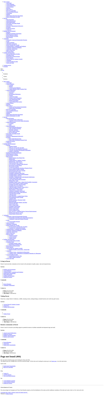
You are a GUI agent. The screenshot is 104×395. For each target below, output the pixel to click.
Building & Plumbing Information (13, 33)
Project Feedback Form (14, 210)
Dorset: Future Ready (14, 208)
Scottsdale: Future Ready (14, 206)
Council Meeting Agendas (9, 380)
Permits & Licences (10, 28)
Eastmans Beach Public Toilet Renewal (18, 192)
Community (6, 38)
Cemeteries (8, 60)
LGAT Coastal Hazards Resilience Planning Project (20, 168)
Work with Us (9, 9)
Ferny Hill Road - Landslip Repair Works (18, 196)
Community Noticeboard (11, 48)
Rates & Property (10, 19)
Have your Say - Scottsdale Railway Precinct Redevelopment (22, 211)
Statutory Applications (14, 151)
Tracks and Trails (10, 62)
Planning (8, 32)
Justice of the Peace (10, 50)
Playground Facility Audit (15, 171)
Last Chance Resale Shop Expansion (17, 179)
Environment (9, 24)
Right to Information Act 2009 (13, 17)
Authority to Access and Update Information (19, 121)
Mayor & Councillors (11, 10)
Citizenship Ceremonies (11, 43)
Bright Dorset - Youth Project (15, 161)
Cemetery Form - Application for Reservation (19, 252)
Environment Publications (15, 94)
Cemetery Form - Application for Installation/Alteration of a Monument (25, 253)
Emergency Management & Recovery (14, 26)
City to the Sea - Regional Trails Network (18, 164)
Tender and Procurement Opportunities (17, 107)
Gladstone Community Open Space (17, 191)
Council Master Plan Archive (15, 101)
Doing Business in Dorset (12, 34)
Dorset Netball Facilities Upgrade (16, 169)
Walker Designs (9, 393)
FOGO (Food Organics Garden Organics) (18, 183)
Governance (12, 91)
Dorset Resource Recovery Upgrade (17, 170)
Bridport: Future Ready (14, 207)
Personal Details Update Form (15, 119)
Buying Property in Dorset (12, 36)
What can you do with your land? (16, 147)
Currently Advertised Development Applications (20, 150)
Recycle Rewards (13, 132)
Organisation (9, 13)
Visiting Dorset (12, 238)
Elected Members (7, 284)
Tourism (11, 95)
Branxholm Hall (12, 201)
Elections (8, 8)
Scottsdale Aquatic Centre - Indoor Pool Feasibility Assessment (23, 182)
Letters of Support (10, 42)
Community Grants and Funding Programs (18, 219)
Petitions (8, 14)
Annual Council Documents (15, 98)
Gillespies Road (12, 194)
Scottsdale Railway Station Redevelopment (18, 174)
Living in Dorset (12, 236)
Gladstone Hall (12, 198)
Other (10, 124)
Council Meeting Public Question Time (18, 89)
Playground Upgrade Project (15, 165)
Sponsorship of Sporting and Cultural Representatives (21, 217)
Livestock (11, 123)
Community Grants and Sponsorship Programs (16, 40)
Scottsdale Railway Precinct (15, 175)
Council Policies (10, 6)
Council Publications (10, 5)
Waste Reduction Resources (15, 127)
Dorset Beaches (9, 57)
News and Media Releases (12, 12)
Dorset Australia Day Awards (12, 45)
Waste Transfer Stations (14, 131)
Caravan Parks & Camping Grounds (14, 59)
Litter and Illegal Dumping (15, 128)
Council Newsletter (13, 96)
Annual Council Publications (9, 333)
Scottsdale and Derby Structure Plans (17, 184)
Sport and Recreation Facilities (13, 54)
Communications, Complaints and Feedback (16, 46)
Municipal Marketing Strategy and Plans (18, 202)
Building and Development (9, 31)
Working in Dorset (13, 235)
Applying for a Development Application (18, 149)
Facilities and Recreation (8, 52)
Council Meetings (10, 4)
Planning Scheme (13, 146)
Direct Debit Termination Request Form (18, 140)
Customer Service (7, 374)
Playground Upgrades (14, 166)
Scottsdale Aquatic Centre (15, 243)
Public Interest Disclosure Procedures (14, 15)
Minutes (11, 86)
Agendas (11, 85)
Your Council (6, 1)
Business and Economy (8, 336)
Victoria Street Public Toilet (15, 178)
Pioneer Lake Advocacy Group (16, 212)
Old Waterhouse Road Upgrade (16, 197)
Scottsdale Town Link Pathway (16, 185)
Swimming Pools (10, 55)
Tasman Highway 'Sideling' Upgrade (17, 160)
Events (7, 41)
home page (54, 361)
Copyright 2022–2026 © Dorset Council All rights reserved (14, 392)
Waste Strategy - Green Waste (15, 189)
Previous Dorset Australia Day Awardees (18, 226)
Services (5, 18)
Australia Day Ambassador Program (17, 228)
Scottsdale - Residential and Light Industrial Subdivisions (22, 177)
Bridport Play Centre (13, 180)
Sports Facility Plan (13, 203)
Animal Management (11, 20)
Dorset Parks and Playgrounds (13, 56)
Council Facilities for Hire (12, 61)
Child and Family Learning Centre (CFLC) (18, 187)
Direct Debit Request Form (15, 138)
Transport (11, 92)
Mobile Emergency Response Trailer (17, 200)
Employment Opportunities (15, 108)
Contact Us (8, 29)
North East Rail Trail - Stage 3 (16, 163)
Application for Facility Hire (15, 256)
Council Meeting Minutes (9, 382)
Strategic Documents (13, 100)
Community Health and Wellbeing (14, 47)
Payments (8, 27)
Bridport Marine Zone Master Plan (16, 157)
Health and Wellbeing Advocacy (16, 188)
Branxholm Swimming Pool (15, 244)
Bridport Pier (12, 159)
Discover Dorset (10, 51)
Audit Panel (9, 3)
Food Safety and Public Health (13, 23)
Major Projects (9, 37)
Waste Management (10, 22)
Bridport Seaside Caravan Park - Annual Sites (19, 249)
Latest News (6, 305)
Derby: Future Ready (14, 205)
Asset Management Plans (14, 99)
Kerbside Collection (13, 129)
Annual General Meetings (15, 87)
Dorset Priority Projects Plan (15, 214)
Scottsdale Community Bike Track (16, 173)
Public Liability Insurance (15, 257)
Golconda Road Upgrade (14, 193)
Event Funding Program (14, 221)
